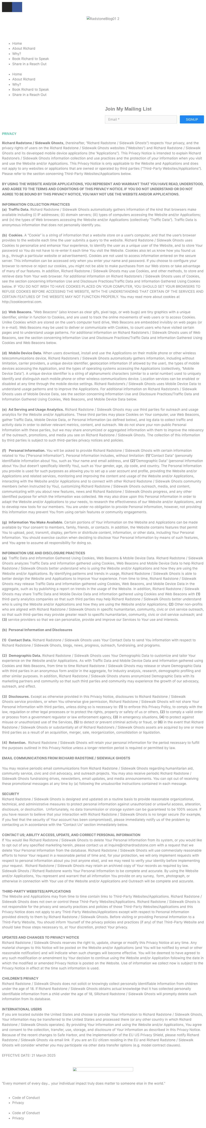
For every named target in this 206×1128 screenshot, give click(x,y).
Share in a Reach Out (29, 64)
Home (17, 43)
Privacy (18, 1103)
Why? (16, 54)
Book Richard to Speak (30, 59)
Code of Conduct (26, 1098)
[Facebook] (17, 7)
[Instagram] (7, 7)
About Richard (23, 48)
